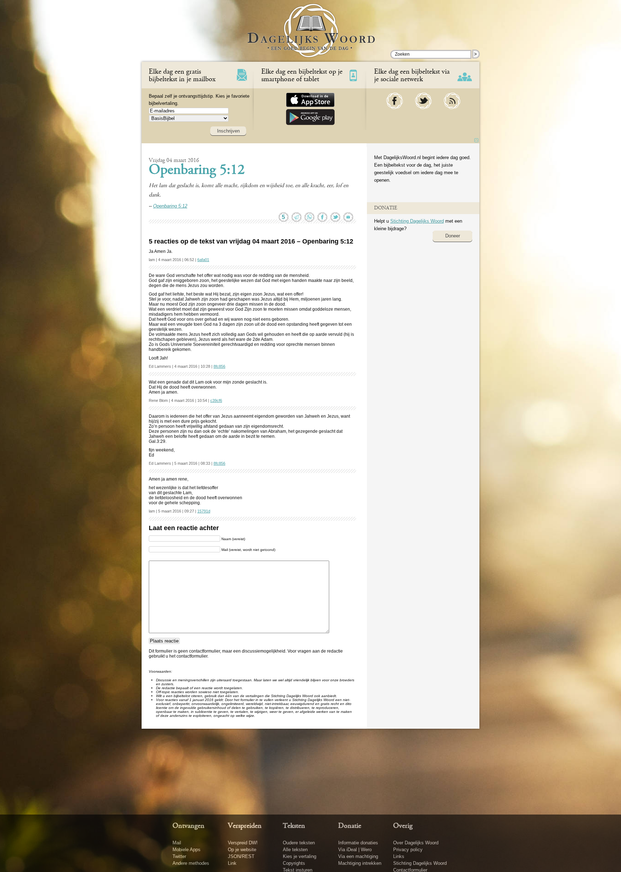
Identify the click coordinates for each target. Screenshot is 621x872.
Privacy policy (408, 849)
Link (232, 863)
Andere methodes (190, 863)
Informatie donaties (358, 842)
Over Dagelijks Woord (415, 842)
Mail (176, 842)
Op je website (242, 849)
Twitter (179, 856)
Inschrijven (228, 131)
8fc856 (219, 366)
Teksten (294, 826)
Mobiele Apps (186, 849)
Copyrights (294, 863)
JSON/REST (241, 856)
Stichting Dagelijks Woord (417, 221)
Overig (403, 826)
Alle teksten (295, 849)
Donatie (349, 826)
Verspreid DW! (243, 842)
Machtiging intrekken (359, 863)
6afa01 (203, 260)
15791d (203, 511)
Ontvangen (188, 826)
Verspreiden (245, 826)
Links (398, 856)
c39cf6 (216, 400)
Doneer (452, 235)
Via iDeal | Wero (355, 849)
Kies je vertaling (299, 856)
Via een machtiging (358, 856)
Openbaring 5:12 (197, 170)
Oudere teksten (299, 842)
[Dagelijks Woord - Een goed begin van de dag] (310, 36)
